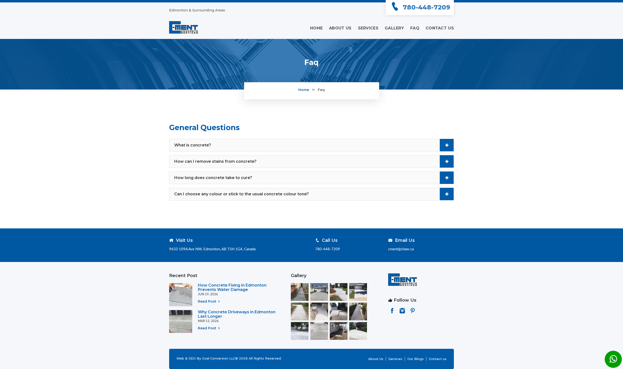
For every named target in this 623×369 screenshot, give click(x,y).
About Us (375, 359)
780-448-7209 (426, 7)
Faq (321, 90)
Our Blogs (415, 359)
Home (303, 90)
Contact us (438, 359)
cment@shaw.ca (401, 249)
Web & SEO (186, 358)
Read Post (207, 301)
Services (395, 359)
